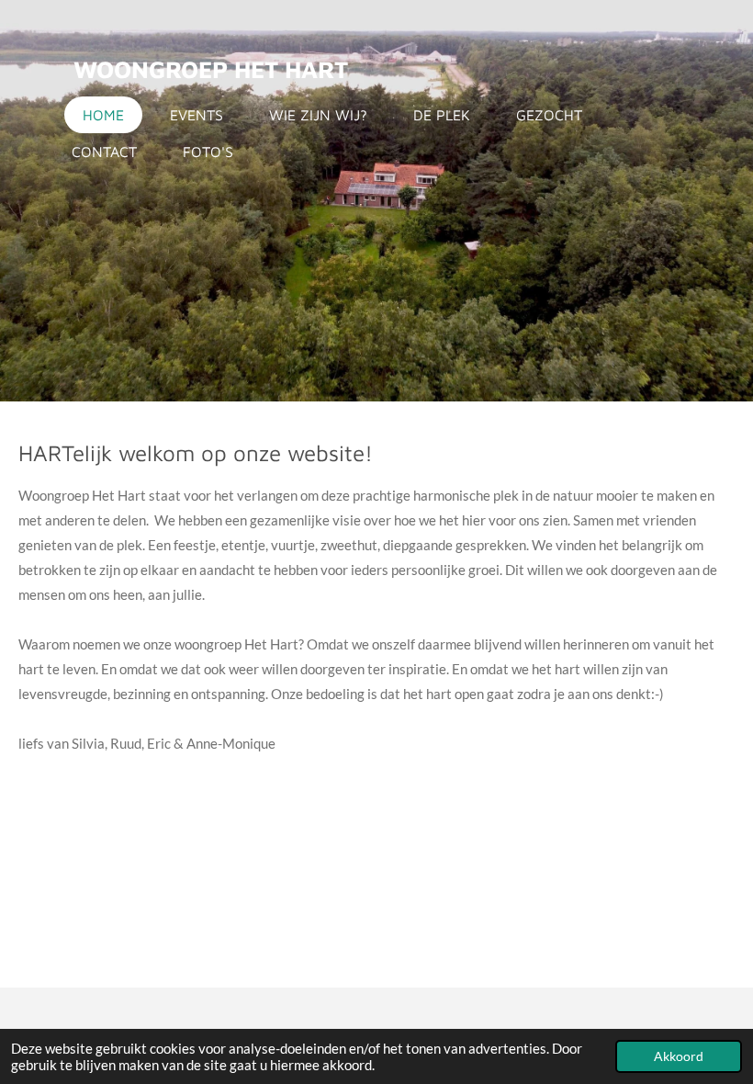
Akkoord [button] (678, 1056)
